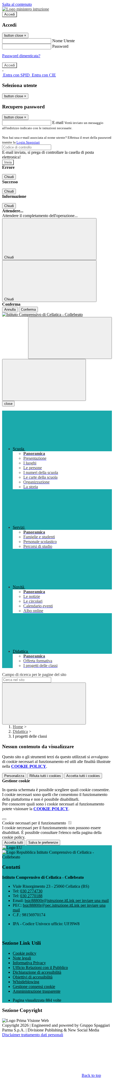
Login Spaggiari (28, 142)
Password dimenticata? (21, 56)
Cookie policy (24, 953)
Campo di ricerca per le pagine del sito (34, 674)
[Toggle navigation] (44, 380)
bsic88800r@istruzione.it (67, 900)
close (8, 404)
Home (18, 726)
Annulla (10, 309)
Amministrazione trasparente (36, 991)
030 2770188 (31, 896)
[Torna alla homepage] (57, 314)
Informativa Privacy (29, 963)
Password (60, 46)
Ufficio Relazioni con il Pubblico (40, 967)
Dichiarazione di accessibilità (37, 972)
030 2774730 (31, 891)
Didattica (20, 731)
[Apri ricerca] (70, 338)
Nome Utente (63, 41)
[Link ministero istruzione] (25, 9)
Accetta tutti (83, 776)
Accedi (9, 14)
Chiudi (9, 177)
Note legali (22, 958)
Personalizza (14, 776)
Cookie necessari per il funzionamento (34, 823)
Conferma (28, 309)
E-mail (57, 122)
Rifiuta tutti (45, 776)
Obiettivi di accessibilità (32, 977)
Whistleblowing (26, 982)
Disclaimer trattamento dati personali (32, 1035)
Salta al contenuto (17, 4)
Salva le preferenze (43, 842)
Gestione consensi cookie (34, 986)
